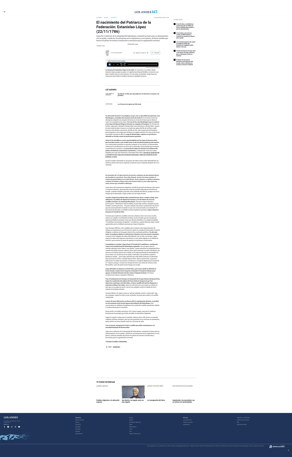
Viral (130, 431)
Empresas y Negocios (135, 422)
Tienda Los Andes (188, 422)
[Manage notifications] (288, 450)
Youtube (19, 427)
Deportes (77, 431)
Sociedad (77, 426)
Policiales (78, 429)
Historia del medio (242, 424)
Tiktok (12, 427)
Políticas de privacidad (243, 420)
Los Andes (98, 17)
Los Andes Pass (187, 420)
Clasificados (186, 424)
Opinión (106, 17)
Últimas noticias (79, 420)
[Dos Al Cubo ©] (277, 447)
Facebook (4, 427)
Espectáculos (79, 433)
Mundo (131, 417)
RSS (238, 422)
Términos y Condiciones (243, 417)
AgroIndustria (132, 426)
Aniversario (116, 347)
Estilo (130, 424)
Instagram (8, 427)
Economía (78, 424)
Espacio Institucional (134, 433)
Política (77, 422)
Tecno (130, 429)
